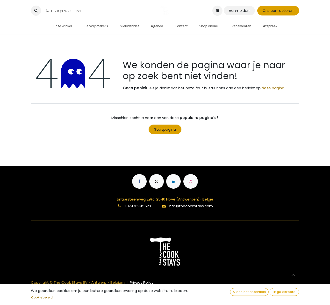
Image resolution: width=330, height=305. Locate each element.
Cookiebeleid (42, 297)
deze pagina (273, 87)
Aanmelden (239, 10)
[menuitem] (62, 26)
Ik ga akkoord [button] (284, 292)
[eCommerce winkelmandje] (217, 11)
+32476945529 (137, 205)
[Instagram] (190, 181)
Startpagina (165, 129)
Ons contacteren (278, 10)
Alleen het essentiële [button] (249, 292)
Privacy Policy (142, 282)
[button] (36, 11)
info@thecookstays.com (191, 205)
